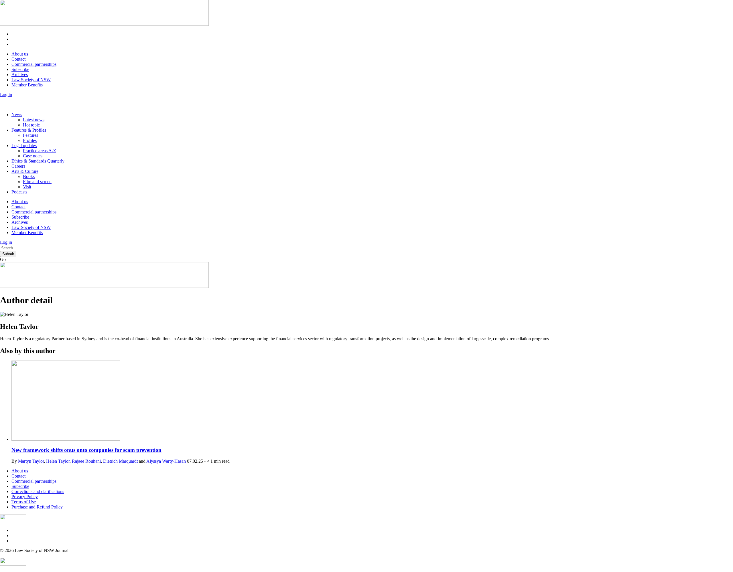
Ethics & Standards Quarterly (37, 161)
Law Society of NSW (31, 79)
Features (30, 135)
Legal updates (24, 145)
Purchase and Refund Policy (37, 506)
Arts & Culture (24, 171)
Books (29, 176)
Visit (27, 186)
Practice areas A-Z (39, 150)
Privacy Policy (24, 496)
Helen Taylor (58, 461)
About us (19, 54)
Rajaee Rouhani (86, 461)
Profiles (30, 140)
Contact (18, 59)
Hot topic (31, 124)
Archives (19, 74)
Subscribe (20, 69)
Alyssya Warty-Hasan (166, 461)
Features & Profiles (28, 130)
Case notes (32, 155)
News (16, 114)
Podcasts (19, 191)
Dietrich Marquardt (120, 461)
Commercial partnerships (33, 64)
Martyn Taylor (31, 461)
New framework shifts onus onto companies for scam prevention (86, 450)
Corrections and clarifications (37, 491)
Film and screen (37, 181)
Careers (18, 166)
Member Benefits (27, 84)
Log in (6, 94)
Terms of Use (23, 501)
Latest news (33, 119)
